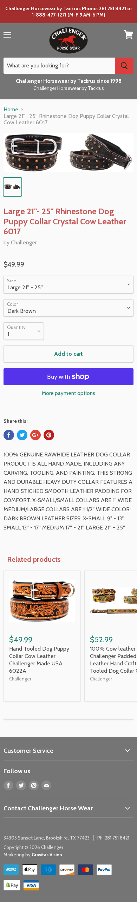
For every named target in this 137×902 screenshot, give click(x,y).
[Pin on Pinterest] (49, 435)
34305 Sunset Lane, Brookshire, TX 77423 (47, 838)
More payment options (68, 393)
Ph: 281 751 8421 (113, 838)
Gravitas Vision (47, 854)
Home (11, 109)
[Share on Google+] (35, 435)
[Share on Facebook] (9, 435)
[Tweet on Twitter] (22, 435)
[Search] (124, 66)
